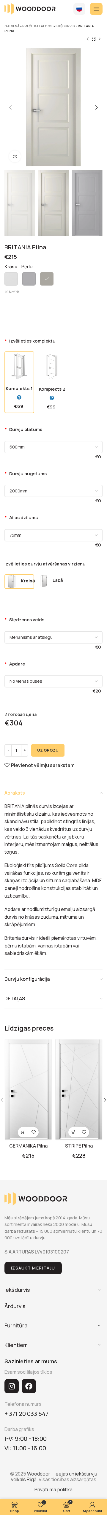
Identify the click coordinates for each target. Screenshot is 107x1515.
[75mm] (53, 535)
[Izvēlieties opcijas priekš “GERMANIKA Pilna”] (23, 1132)
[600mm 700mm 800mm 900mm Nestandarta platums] (53, 447)
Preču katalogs (37, 26)
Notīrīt (14, 292)
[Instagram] (11, 1386)
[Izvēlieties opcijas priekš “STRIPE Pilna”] (73, 1132)
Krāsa (11, 266)
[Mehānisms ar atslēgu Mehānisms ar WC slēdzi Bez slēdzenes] (53, 637)
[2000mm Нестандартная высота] (53, 491)
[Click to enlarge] (15, 156)
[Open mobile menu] (96, 9)
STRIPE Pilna (79, 1145)
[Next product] (100, 39)
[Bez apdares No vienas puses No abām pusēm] (53, 681)
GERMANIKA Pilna (28, 1145)
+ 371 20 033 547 (26, 1414)
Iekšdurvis (65, 26)
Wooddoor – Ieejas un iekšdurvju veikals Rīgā (54, 1476)
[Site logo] (30, 8)
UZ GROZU (48, 750)
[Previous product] (88, 39)
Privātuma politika (53, 1489)
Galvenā (11, 26)
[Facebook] (29, 1386)
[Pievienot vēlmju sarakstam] (33, 1132)
